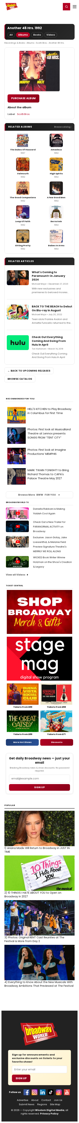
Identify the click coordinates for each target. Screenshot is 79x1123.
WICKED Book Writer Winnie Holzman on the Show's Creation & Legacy (52, 562)
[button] (66, 6)
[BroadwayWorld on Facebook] (26, 1092)
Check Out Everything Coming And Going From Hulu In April (49, 341)
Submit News (26, 1104)
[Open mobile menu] (74, 6)
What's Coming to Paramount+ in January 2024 (48, 276)
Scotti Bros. (41, 42)
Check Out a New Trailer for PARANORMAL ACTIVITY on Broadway (49, 526)
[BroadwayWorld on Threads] (58, 1092)
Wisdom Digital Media (49, 1110)
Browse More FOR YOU (37, 495)
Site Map (55, 1104)
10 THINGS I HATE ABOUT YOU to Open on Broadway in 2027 (32, 894)
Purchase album (23, 98)
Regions (42, 1104)
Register (46, 6)
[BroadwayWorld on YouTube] (67, 1092)
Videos (50, 34)
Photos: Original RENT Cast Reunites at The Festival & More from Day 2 (34, 939)
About (34, 1100)
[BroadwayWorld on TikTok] (50, 1092)
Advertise (22, 1100)
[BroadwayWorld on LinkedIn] (42, 1092)
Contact (46, 1100)
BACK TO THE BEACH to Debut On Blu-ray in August (52, 308)
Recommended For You (20, 398)
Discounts (56, 742)
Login (57, 6)
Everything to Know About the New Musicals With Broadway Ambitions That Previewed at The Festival (38, 984)
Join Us (58, 1100)
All (11, 34)
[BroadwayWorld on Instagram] (34, 1092)
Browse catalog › (62, 126)
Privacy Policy (49, 1113)
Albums (23, 34)
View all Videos (15, 574)
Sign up (39, 787)
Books (37, 34)
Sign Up (21, 1078)
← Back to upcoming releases (29, 370)
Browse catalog (20, 379)
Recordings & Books (14, 42)
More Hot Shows (22, 742)
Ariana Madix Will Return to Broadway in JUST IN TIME (37, 850)
